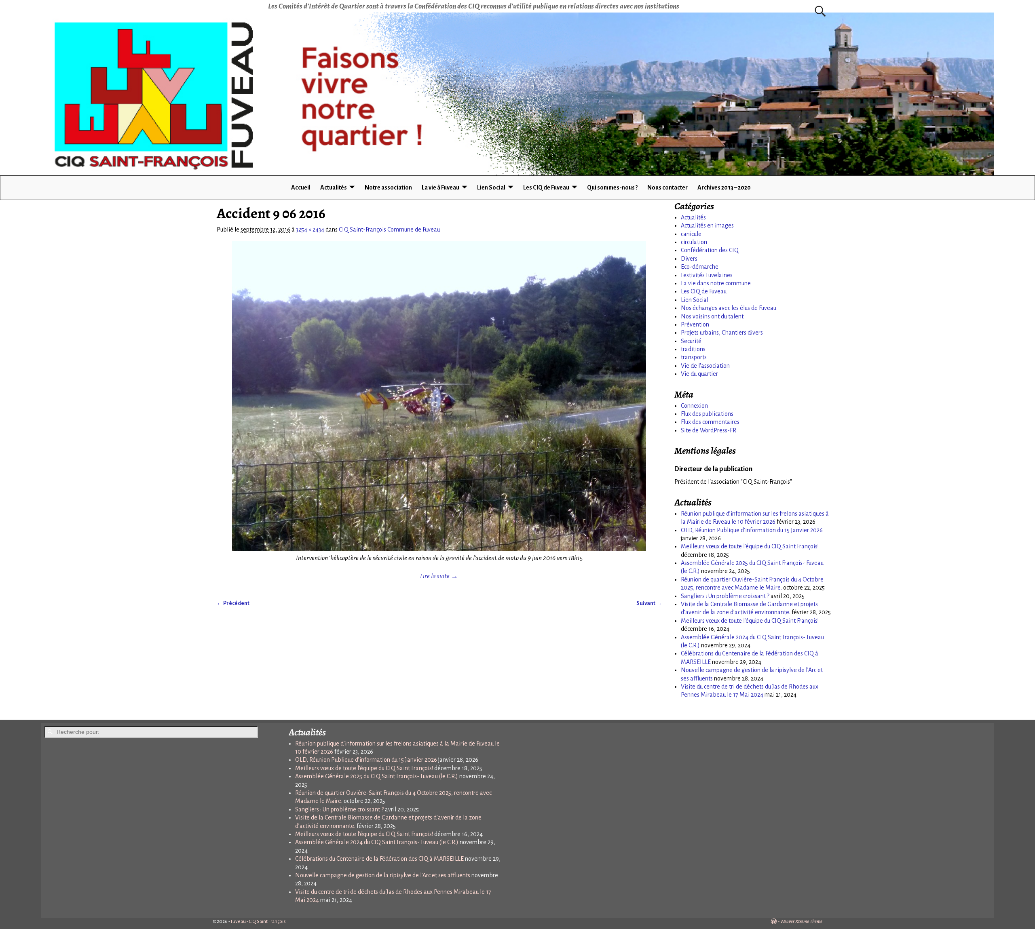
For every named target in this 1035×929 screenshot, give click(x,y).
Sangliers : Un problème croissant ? (725, 596)
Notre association (388, 187)
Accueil (300, 187)
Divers (689, 258)
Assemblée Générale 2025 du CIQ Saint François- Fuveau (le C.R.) (376, 776)
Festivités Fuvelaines (707, 275)
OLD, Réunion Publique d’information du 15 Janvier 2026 (752, 530)
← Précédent (233, 603)
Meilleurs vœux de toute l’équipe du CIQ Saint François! (750, 546)
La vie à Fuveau (440, 187)
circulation (694, 242)
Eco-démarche (699, 266)
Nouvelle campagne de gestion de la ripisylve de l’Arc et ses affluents (382, 875)
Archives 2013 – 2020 (724, 187)
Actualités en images (707, 225)
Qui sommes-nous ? (612, 187)
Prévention (695, 324)
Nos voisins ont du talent (712, 316)
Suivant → (649, 603)
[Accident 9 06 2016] (439, 396)
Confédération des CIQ (710, 250)
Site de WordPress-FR (708, 430)
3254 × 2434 (310, 229)
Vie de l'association (705, 365)
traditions (693, 349)
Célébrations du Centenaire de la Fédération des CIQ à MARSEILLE (379, 858)
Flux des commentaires (710, 422)
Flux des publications (707, 414)
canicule (691, 234)
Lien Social (491, 187)
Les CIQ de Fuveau (546, 187)
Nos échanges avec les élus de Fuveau (728, 308)
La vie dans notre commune (716, 283)
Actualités (333, 187)
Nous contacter (667, 187)
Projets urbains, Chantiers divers (722, 332)
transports (694, 357)
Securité (691, 341)
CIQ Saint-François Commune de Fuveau (389, 229)
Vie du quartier (699, 374)
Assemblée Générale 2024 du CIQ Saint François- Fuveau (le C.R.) (376, 842)
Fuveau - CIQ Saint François (258, 921)
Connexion (694, 405)
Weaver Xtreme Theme (801, 921)
